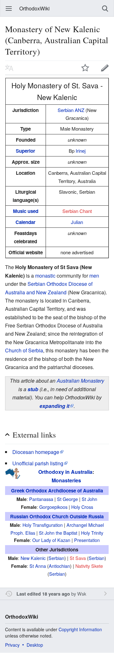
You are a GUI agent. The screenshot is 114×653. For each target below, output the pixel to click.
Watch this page (85, 68)
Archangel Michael (85, 524)
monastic (45, 275)
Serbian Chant (77, 211)
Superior (25, 150)
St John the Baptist (58, 532)
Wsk (81, 593)
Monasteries (66, 480)
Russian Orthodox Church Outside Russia (57, 516)
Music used (25, 211)
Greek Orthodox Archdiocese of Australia (57, 490)
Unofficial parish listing (37, 463)
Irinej (81, 150)
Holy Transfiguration (42, 524)
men (94, 275)
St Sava (78, 558)
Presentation (87, 540)
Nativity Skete (89, 565)
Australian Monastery (80, 380)
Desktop (35, 645)
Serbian (56, 558)
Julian (77, 222)
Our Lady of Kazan (51, 540)
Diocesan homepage (35, 452)
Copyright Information (80, 629)
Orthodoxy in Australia (65, 471)
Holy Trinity (92, 532)
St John (89, 499)
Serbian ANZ (71, 110)
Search (105, 8)
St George (67, 499)
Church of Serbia (24, 350)
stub (33, 389)
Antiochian (59, 565)
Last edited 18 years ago (43, 594)
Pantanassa (41, 499)
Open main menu (9, 8)
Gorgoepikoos (53, 506)
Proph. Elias (22, 532)
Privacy (12, 645)
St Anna (37, 565)
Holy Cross (82, 506)
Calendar (25, 222)
